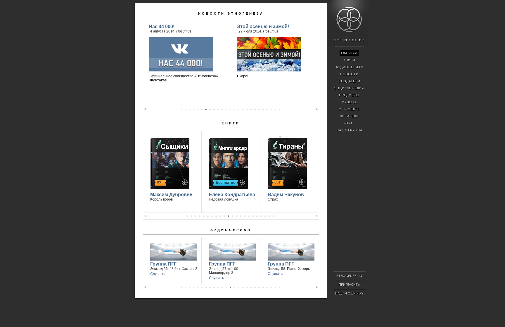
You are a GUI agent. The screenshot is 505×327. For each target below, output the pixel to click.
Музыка (349, 102)
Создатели (349, 81)
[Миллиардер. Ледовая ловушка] (227, 162)
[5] (197, 109)
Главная (349, 53)
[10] (218, 109)
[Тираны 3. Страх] (286, 162)
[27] (267, 287)
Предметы (349, 95)
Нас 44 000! (161, 26)
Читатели (349, 116)
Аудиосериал (230, 230)
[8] (210, 109)
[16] (242, 109)
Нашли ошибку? (349, 293)
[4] (193, 109)
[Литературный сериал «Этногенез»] (348, 46)
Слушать (157, 274)
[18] (251, 109)
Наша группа (349, 130)
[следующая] (317, 111)
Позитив (183, 31)
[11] (222, 109)
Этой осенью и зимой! (263, 26)
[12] (226, 109)
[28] (271, 287)
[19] (255, 109)
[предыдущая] (144, 111)
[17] (247, 109)
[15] (238, 109)
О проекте (349, 109)
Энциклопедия (349, 88)
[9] (214, 109)
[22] (267, 109)
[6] (202, 109)
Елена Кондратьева (232, 194)
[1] (181, 109)
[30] (279, 287)
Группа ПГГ (163, 263)
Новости (349, 74)
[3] (189, 109)
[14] (234, 109)
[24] (275, 109)
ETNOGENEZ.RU (349, 276)
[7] (206, 109)
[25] (279, 109)
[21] (263, 109)
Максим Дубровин (171, 194)
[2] (185, 109)
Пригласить (349, 284)
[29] (275, 287)
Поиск (349, 123)
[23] (271, 109)
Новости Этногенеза (231, 13)
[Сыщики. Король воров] (169, 162)
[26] (263, 287)
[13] (230, 109)
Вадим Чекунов (286, 194)
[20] (259, 109)
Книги (231, 123)
